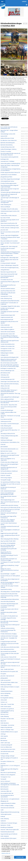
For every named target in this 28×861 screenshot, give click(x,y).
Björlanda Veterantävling (6, 145)
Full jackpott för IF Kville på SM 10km (9, 593)
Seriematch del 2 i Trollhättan (7, 161)
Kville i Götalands (5, 836)
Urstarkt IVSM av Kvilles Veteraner (9, 215)
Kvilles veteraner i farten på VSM (8, 657)
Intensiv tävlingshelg (5, 693)
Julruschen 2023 (4, 230)
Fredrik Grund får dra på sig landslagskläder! (7, 711)
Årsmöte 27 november (6, 151)
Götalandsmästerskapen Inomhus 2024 (11, 24)
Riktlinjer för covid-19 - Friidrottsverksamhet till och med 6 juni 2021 (10, 570)
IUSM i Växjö (3, 213)
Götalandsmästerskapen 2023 (8, 315)
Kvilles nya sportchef (5, 680)
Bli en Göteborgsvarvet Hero (7, 649)
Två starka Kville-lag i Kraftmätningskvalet (10, 192)
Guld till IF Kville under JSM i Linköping (9, 505)
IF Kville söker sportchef (6, 473)
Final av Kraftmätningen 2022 (7, 370)
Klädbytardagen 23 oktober (7, 353)
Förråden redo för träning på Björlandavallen (7, 309)
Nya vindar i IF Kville (5, 217)
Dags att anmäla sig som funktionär (9, 834)
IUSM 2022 (3, 444)
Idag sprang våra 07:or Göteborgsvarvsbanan (6, 552)
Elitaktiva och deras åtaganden (8, 774)
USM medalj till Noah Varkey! (7, 181)
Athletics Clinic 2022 (5, 386)
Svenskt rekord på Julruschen (8, 344)
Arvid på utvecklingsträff (6, 745)
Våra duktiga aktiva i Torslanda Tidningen (10, 591)
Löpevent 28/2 (4, 136)
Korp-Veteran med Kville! (6, 419)
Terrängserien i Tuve (5, 777)
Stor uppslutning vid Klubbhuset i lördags (10, 482)
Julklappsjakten (4, 678)
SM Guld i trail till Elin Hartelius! (8, 288)
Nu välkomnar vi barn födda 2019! (8, 140)
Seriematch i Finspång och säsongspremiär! (7, 201)
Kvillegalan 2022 (4, 355)
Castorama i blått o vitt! (6, 791)
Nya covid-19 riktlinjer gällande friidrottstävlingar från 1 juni (8, 546)
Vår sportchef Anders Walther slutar (9, 682)
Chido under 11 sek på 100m (7, 704)
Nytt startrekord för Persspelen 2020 (9, 671)
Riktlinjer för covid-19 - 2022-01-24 (8, 453)
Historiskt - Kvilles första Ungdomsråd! (10, 829)
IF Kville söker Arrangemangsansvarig (9, 267)
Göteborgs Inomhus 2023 (6, 327)
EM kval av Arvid (4, 714)
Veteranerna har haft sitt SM (7, 807)
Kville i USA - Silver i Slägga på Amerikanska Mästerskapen (8, 520)
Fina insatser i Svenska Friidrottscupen (10, 423)
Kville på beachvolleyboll (6, 428)
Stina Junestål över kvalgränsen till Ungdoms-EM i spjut (9, 195)
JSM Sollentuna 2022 (5, 372)
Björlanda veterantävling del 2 (8, 142)
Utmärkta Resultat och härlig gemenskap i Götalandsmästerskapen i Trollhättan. (10, 252)
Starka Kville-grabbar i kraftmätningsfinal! (10, 163)
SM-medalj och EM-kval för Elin (8, 433)
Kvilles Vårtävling (5, 716)
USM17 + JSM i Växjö (5, 742)
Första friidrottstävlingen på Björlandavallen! (7, 276)
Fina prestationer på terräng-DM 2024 (9, 157)
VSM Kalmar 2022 (5, 375)
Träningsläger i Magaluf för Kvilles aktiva (10, 306)
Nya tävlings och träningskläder (8, 543)
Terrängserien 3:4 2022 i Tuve (7, 348)
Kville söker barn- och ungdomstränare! (10, 799)
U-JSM (2, 810)
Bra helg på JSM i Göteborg (7, 697)
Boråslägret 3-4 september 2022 (8, 368)
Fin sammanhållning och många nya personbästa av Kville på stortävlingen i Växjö (10, 337)
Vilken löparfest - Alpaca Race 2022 (9, 404)
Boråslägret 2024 (5, 159)
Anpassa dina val (6, 853)
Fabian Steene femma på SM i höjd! (9, 274)
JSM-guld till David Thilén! (6, 177)
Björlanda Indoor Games (6, 451)
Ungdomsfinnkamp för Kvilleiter (8, 803)
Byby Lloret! (3, 721)
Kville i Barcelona (5, 723)
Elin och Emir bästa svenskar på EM (9, 363)
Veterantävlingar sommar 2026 (8, 134)
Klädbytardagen (4, 438)
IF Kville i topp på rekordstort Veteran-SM (10, 172)
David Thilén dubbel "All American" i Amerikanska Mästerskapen (9, 390)
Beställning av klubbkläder (7, 827)
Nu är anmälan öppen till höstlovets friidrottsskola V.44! (9, 127)
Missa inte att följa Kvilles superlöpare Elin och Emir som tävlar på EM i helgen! (10, 365)
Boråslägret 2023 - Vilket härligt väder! (9, 257)
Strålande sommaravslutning (7, 628)
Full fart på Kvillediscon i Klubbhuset (9, 471)
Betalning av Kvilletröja (6, 684)
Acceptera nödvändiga (7, 857)
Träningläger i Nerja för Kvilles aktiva (9, 209)
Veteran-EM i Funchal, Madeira (8, 331)
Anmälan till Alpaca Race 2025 (7, 147)
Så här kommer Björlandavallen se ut (9, 449)
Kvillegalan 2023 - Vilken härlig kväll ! (9, 246)
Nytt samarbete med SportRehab (8, 651)
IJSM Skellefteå (4, 446)
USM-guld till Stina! (5, 269)
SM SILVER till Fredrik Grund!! (7, 751)
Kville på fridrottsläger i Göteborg (8, 149)
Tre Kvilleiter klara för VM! (7, 279)
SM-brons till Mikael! (5, 206)
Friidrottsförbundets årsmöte (7, 831)
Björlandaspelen (4, 786)
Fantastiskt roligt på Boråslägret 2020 (9, 603)
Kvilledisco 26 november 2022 (7, 346)
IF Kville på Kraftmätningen (7, 410)
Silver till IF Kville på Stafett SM (8, 601)
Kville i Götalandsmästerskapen (8, 491)
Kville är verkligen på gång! (7, 805)
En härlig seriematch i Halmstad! (8, 263)
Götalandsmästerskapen (7, 691)
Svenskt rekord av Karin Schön (8, 749)
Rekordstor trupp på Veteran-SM (8, 272)
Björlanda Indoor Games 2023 (8, 334)
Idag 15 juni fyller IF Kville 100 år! (8, 541)
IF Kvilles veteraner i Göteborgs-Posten (10, 227)
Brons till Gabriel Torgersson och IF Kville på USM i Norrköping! (10, 510)
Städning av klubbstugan (6, 440)
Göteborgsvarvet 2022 (6, 421)
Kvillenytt (3, 816)
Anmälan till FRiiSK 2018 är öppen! (8, 838)
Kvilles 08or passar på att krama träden (10, 647)
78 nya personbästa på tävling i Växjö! (10, 225)
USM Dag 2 (3, 734)
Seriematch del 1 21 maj (6, 296)
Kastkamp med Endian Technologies (9, 636)
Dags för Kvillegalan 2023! (7, 255)
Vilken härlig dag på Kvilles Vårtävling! (9, 539)
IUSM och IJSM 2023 (5, 325)
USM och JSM (4, 700)
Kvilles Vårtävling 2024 (6, 204)
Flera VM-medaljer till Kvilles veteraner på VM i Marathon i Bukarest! (10, 154)
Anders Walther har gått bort (7, 329)
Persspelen (3, 673)
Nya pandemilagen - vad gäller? (8, 573)
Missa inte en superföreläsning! (8, 772)
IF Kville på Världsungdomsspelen (8, 183)
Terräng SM (3, 779)
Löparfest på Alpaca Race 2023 (8, 290)
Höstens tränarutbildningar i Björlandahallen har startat (7, 493)
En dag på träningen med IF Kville (8, 641)
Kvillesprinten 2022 (5, 388)
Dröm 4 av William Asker (6, 747)
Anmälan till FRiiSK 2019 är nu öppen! (9, 731)
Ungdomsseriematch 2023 (7, 317)
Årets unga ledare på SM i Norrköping (9, 383)
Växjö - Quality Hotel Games (7, 669)
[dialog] (14, 850)
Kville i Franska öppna (6, 706)
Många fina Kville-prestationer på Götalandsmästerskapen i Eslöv (8, 360)
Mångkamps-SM (4, 801)
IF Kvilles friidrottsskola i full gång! (8, 633)
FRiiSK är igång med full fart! (7, 399)
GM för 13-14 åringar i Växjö (7, 729)
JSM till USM (3, 738)
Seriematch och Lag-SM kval (7, 708)
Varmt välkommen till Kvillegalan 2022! (10, 357)
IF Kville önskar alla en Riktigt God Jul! (9, 462)
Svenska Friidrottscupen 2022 (7, 379)
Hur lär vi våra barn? (5, 781)
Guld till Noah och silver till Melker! (9, 174)
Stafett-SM (3, 821)
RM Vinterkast (4, 740)
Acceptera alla (19, 857)
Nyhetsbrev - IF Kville (5, 825)
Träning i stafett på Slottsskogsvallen (9, 435)
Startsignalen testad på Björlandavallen (10, 300)
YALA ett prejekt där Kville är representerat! (7, 796)
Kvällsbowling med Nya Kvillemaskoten (10, 599)
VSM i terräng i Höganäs (6, 477)
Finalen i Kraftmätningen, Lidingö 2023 (9, 265)
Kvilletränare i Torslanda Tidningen (9, 823)
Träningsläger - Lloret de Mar (7, 725)
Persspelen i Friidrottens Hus (7, 761)
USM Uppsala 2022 (5, 377)
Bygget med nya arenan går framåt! (9, 533)
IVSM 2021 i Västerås (5, 475)
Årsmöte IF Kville (4, 753)
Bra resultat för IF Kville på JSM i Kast (9, 616)
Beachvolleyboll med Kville (7, 319)
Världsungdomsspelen (6, 814)
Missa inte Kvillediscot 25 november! (9, 241)
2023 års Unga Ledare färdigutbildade (9, 235)
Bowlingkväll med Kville (6, 350)
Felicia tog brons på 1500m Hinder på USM (10, 507)
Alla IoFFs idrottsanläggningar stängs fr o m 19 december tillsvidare (10, 583)
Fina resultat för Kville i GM (7, 793)
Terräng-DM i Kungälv (6, 480)
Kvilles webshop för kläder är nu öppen (10, 686)
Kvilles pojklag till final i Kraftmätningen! (10, 397)
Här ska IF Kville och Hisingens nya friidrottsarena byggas (9, 559)
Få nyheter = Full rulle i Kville (7, 718)
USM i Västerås (4, 736)
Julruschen (3, 763)
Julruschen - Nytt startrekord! (7, 676)
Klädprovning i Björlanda (6, 727)
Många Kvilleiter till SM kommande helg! (10, 812)
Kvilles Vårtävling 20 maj (6, 298)
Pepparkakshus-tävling (6, 589)
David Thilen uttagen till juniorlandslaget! (10, 179)
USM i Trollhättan (5, 695)
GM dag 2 (3, 689)
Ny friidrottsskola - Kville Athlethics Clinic (10, 442)
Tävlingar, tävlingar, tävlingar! (7, 756)
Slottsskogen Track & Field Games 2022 (10, 381)
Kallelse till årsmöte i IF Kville (7, 138)
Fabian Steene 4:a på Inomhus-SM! (9, 223)
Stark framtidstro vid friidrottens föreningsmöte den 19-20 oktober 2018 (10, 784)
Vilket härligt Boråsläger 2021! (7, 500)
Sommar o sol (4, 702)
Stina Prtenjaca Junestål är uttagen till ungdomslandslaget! (9, 186)
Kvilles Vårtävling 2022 (6, 425)
